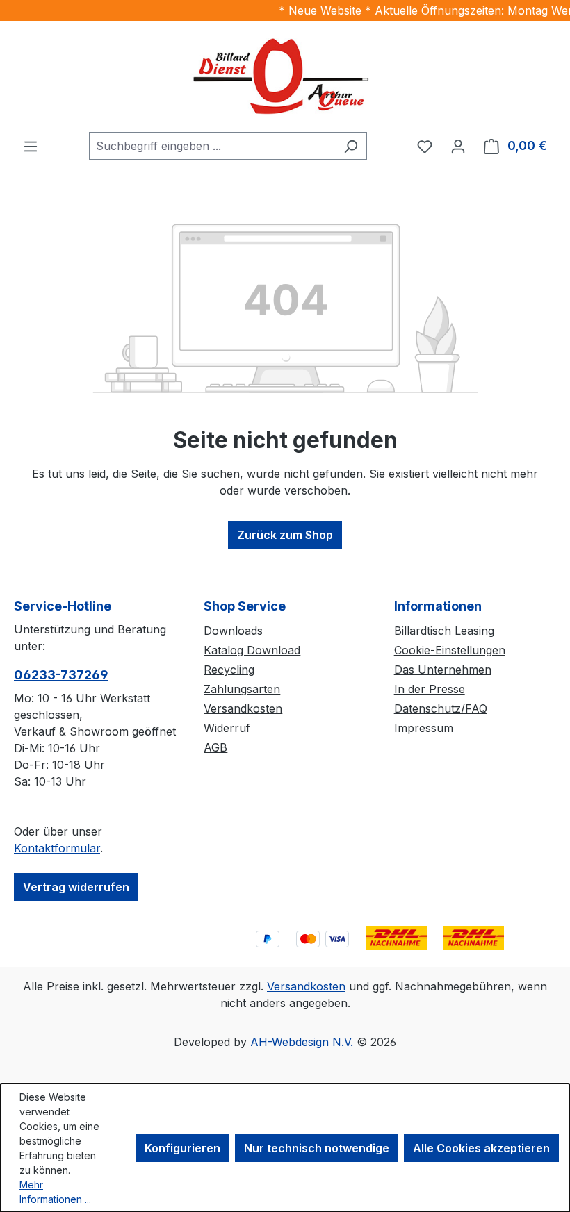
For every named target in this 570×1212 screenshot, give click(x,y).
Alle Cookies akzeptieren (481, 1148)
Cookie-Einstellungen (449, 650)
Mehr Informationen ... (55, 1192)
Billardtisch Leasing (444, 631)
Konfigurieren (182, 1148)
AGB (215, 747)
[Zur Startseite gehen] (285, 76)
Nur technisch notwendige (316, 1148)
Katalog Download (252, 650)
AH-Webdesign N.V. (301, 1042)
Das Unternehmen (442, 669)
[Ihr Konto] (458, 146)
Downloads (233, 631)
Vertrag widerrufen (76, 887)
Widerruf (227, 728)
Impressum (423, 728)
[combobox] (212, 146)
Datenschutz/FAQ (440, 708)
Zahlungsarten (242, 689)
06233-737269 (61, 674)
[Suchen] (350, 146)
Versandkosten (243, 708)
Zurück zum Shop (285, 535)
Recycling (229, 669)
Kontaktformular (57, 848)
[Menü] (30, 146)
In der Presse (429, 689)
